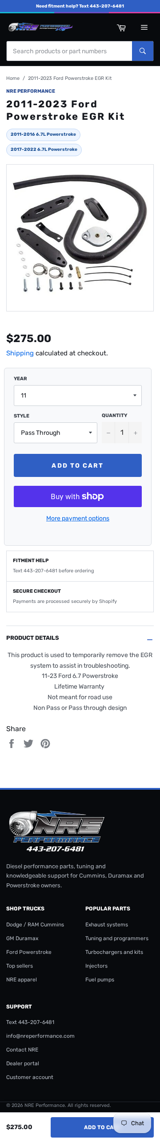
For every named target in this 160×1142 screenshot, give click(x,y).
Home (13, 78)
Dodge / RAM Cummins (35, 924)
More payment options (77, 518)
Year (20, 379)
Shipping (20, 353)
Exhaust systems (106, 924)
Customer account (29, 1077)
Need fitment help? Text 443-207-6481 (80, 6)
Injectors (96, 966)
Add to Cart (102, 1127)
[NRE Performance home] (39, 26)
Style (21, 416)
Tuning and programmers (116, 938)
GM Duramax (22, 938)
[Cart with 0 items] (121, 27)
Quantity (114, 415)
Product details (32, 637)
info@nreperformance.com (40, 1036)
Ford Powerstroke (29, 952)
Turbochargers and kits (114, 952)
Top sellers (19, 966)
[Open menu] (144, 27)
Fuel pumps (99, 980)
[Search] (142, 51)
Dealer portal (22, 1063)
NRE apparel (21, 980)
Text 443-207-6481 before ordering (53, 571)
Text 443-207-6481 (30, 1022)
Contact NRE (22, 1050)
